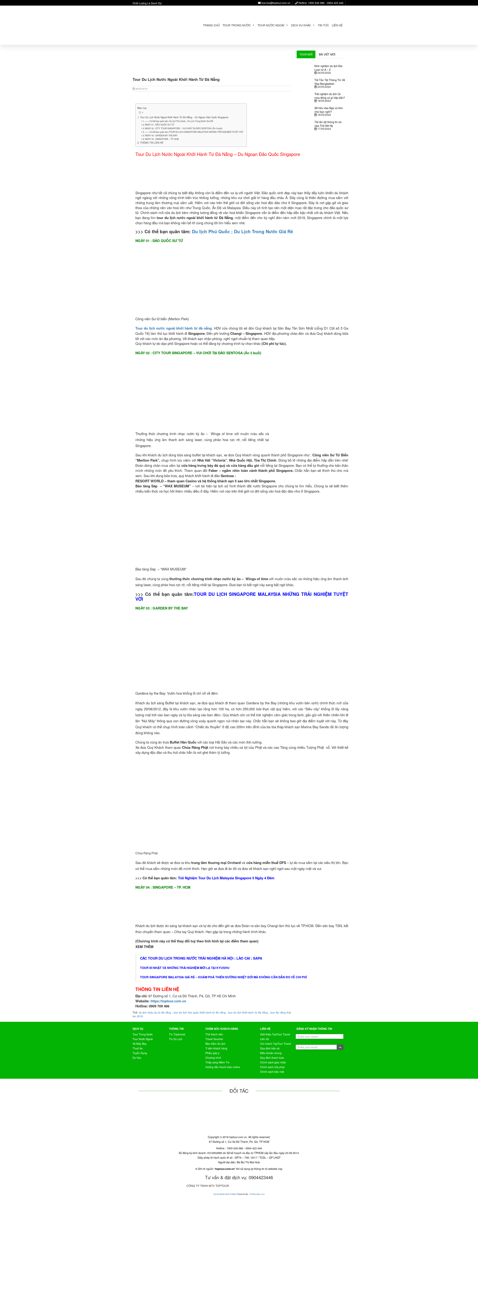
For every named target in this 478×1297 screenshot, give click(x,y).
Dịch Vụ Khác (301, 25)
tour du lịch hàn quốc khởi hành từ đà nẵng (200, 1012)
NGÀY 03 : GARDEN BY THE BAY (161, 135)
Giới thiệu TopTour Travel (275, 1034)
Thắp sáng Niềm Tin (217, 1062)
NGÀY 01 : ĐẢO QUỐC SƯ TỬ (159, 124)
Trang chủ (211, 25)
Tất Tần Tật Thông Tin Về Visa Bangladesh (329, 82)
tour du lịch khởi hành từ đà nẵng (248, 1012)
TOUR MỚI (306, 54)
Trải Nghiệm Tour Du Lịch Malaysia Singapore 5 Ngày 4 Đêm (226, 877)
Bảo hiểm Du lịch (215, 1043)
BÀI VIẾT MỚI (327, 54)
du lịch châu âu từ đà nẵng (155, 1012)
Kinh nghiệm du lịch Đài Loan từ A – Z (328, 68)
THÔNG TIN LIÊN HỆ (151, 142)
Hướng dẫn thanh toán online (222, 1067)
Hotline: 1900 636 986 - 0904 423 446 (320, 3)
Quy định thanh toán (272, 1057)
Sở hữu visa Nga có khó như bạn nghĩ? (328, 110)
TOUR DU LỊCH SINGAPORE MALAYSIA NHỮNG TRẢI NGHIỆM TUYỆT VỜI (241, 596)
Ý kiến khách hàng (216, 1048)
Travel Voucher (214, 1039)
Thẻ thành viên (214, 1034)
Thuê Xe (138, 1048)
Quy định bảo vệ (270, 1048)
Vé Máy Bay (140, 1043)
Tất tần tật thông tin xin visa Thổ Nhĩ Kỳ (328, 124)
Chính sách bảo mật (272, 1071)
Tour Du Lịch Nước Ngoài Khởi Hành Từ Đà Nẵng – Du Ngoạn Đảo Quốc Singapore (184, 117)
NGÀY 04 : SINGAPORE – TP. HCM (162, 138)
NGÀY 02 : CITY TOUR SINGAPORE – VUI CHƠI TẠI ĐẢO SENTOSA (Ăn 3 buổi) (184, 128)
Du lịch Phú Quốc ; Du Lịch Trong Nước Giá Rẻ (242, 231)
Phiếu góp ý (212, 1053)
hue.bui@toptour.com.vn (275, 3)
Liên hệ (337, 25)
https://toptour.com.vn (168, 1000)
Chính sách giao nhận (273, 1062)
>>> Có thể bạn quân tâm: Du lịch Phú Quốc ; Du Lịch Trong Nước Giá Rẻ (179, 121)
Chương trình (213, 1057)
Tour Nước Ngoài (270, 25)
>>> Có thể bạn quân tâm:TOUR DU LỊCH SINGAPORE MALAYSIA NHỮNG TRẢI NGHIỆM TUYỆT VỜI (194, 131)
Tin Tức (323, 25)
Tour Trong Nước (237, 25)
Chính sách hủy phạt (272, 1067)
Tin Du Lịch (175, 1039)
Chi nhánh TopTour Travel (275, 1043)
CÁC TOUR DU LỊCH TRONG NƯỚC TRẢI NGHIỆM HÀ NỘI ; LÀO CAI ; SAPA (201, 958)
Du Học (137, 1057)
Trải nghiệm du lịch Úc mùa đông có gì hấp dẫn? (329, 96)
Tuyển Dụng (140, 1053)
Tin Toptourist (177, 1034)
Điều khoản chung (271, 1053)
